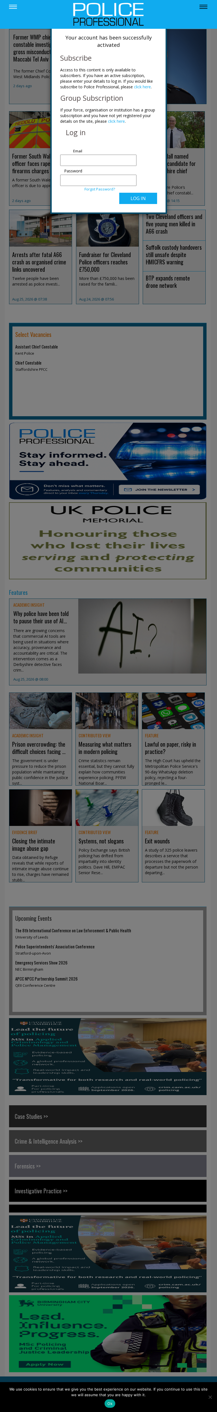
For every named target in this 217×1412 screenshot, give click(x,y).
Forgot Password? (99, 189)
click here (142, 86)
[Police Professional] (108, 14)
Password (73, 171)
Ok (109, 1403)
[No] (210, 1397)
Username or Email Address (72, 148)
